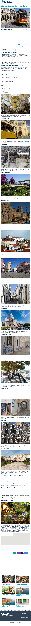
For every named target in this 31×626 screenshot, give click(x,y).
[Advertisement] (15, 37)
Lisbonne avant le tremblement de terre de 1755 (8, 606)
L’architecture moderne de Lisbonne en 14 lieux (21, 606)
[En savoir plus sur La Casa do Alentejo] (8, 580)
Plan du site (26, 617)
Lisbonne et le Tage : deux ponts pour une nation (22, 595)
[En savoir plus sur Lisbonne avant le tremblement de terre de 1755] (8, 601)
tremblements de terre (25, 141)
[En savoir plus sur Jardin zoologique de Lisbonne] (8, 590)
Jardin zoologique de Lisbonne (8, 594)
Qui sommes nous (24, 613)
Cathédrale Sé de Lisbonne (21, 584)
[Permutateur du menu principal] (29, 2)
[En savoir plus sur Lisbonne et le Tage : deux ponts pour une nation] (22, 590)
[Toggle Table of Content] (14, 49)
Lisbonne (7, 29)
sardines (27, 526)
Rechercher (22, 617)
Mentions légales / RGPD (24, 616)
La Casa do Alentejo (6, 584)
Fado (6, 54)
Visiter (3, 29)
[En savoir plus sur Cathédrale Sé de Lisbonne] (22, 580)
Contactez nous (24, 614)
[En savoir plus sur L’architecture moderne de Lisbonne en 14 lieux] (22, 601)
